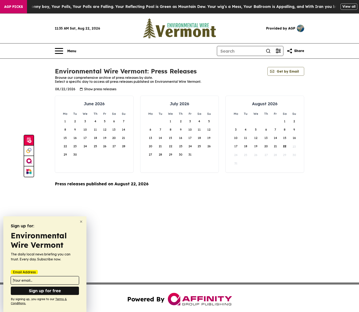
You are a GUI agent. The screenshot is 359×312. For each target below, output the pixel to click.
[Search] (268, 51)
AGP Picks (13, 7)
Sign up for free (45, 290)
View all (348, 6)
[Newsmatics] (29, 171)
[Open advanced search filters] (278, 51)
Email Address (24, 272)
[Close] (81, 222)
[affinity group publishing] (29, 161)
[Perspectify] (29, 151)
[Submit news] (29, 140)
